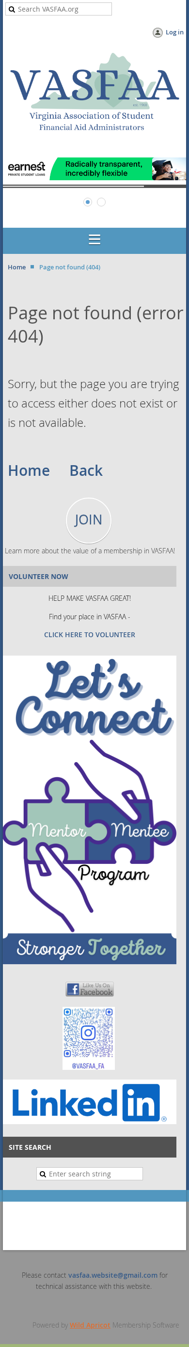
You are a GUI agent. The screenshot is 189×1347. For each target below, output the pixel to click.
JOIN (88, 519)
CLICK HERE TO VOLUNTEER (89, 634)
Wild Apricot (90, 1325)
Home (17, 267)
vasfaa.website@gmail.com (113, 1275)
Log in (175, 32)
